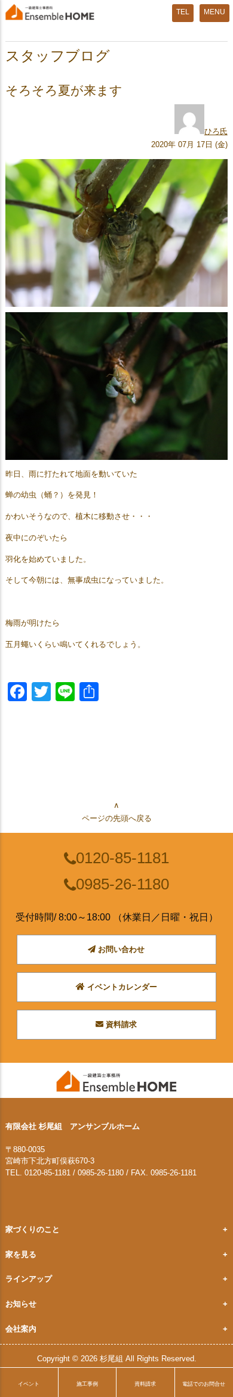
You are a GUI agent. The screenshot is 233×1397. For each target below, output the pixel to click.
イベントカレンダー (121, 986)
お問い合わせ (120, 949)
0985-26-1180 (122, 884)
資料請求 (120, 1024)
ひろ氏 (216, 131)
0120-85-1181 (122, 858)
